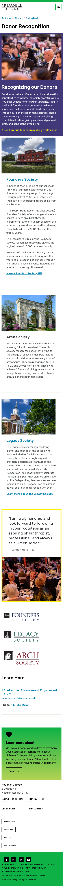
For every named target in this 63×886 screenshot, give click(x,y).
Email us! (14, 771)
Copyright (51, 864)
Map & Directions (13, 799)
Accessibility (9, 864)
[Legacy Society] (21, 636)
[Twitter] (21, 859)
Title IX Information (12, 868)
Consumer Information (31, 864)
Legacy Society (20, 440)
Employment (36, 808)
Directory (8, 808)
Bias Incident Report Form (15, 872)
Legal (43, 875)
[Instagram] (13, 859)
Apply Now (8, 830)
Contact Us (36, 799)
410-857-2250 (19, 704)
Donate (7, 838)
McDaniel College (12, 784)
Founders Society (22, 179)
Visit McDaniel (10, 846)
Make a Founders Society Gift (24, 273)
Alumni (18, 18)
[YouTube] (28, 859)
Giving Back (32, 18)
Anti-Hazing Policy (36, 868)
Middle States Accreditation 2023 (19, 875)
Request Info (9, 822)
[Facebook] (6, 859)
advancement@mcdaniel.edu (19, 698)
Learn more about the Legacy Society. (29, 493)
